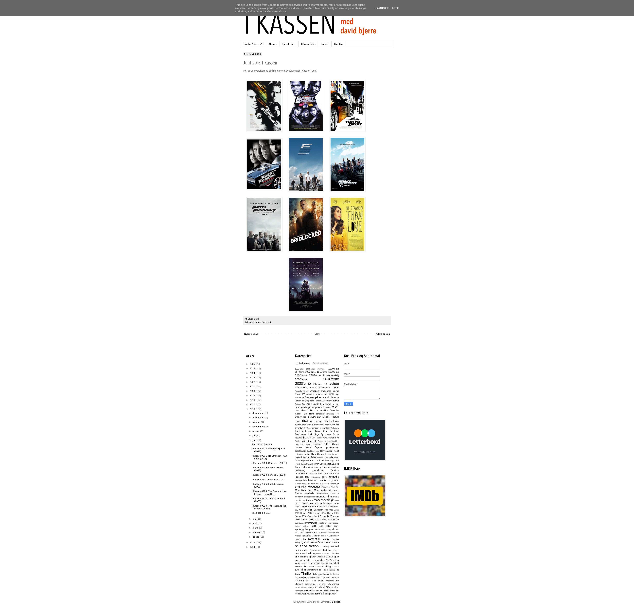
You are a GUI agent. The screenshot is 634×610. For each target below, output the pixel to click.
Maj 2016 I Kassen (261, 513)
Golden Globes (331, 444)
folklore (328, 434)
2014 (253, 547)
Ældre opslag (383, 334)
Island (297, 464)
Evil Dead (307, 428)
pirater (297, 526)
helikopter (299, 454)
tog (296, 577)
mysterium (307, 500)
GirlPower (317, 444)
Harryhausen (326, 451)
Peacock (335, 523)
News (329, 503)
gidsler (309, 444)
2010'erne (331, 379)
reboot (308, 533)
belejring (305, 401)
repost (323, 533)
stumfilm (324, 563)
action (334, 383)
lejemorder (310, 483)
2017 (253, 404)
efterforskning (332, 421)
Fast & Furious (304, 431)
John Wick (307, 467)
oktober (256, 422)
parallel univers (325, 523)
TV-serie (299, 580)
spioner (328, 556)
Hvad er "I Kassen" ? (253, 44)
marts (255, 527)
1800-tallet (310, 369)
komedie (334, 476)
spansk (312, 557)
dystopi (318, 421)
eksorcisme (306, 425)
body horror (332, 400)
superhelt (334, 563)
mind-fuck (335, 493)
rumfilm (326, 539)
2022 (253, 382)
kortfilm (323, 480)
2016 (253, 409)
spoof (306, 560)
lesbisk (319, 483)
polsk (328, 526)
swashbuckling (324, 566)
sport (312, 560)
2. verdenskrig (331, 375)
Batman (298, 401)
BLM (323, 401)
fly (322, 434)
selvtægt (325, 547)
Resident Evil (333, 533)
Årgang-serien (329, 594)
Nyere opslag (251, 334)
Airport (313, 388)
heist (336, 451)
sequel (335, 546)
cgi (337, 404)
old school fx (314, 506)
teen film (300, 569)
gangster (299, 444)
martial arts (326, 490)
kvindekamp (300, 484)
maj (254, 518)
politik (321, 526)
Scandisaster (324, 542)
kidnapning (316, 477)
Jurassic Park (316, 474)
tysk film (311, 581)
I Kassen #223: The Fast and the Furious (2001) (269, 507)
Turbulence (325, 577)
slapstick (327, 553)
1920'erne (321, 369)
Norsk (336, 503)
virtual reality (306, 587)
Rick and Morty (313, 536)
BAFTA (331, 394)
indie (331, 457)
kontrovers (313, 480)
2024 (253, 373)
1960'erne (322, 372)
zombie (318, 593)
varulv (297, 587)
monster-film (324, 496)
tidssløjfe (327, 574)
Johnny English (322, 467)
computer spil (317, 407)
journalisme (318, 470)
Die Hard (309, 414)
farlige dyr (335, 428)
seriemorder (301, 550)
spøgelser (320, 560)
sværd (312, 566)
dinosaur (320, 414)
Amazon (314, 391)
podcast (306, 526)
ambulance (326, 391)
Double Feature (331, 417)
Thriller (306, 573)
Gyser (318, 447)
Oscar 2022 (307, 519)
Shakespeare (315, 550)
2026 (253, 364)
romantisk (314, 539)
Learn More (381, 8)
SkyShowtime (317, 553)
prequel (330, 529)
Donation (338, 44)
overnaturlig (311, 522)
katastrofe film (331, 473)
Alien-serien (324, 388)
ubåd (320, 581)
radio (337, 529)
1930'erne (333, 368)
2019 (253, 395)
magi (310, 490)
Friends (321, 441)
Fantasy (326, 428)
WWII (326, 590)
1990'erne (315, 375)
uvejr (323, 584)
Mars (316, 490)
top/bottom (304, 577)
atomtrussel (321, 394)
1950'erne (310, 372)
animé (336, 391)
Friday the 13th (309, 441)
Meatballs (309, 493)
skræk (308, 553)
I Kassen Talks (308, 44)
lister (336, 483)
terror (319, 569)
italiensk (304, 464)
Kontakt (325, 44)
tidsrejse (317, 574)
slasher (335, 553)
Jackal (323, 464)
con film (328, 407)
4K (325, 384)
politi (314, 526)
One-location (306, 509)
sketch (336, 550)
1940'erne (299, 372)
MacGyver (325, 487)
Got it (396, 8)
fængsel (328, 441)
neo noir (313, 503)
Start (317, 334)
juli (254, 435)
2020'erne (303, 383)
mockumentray (310, 497)
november (258, 417)
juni (254, 440)
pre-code (313, 529)
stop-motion (313, 563)
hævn (297, 457)
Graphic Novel (303, 448)
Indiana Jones (322, 457)
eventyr (299, 428)
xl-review (334, 590)
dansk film (307, 410)
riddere (323, 536)
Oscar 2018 (300, 516)
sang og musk (302, 542)
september (258, 426)
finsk (310, 434)
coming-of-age (302, 407)
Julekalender (301, 473)
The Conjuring (329, 570)
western (319, 590)
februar (256, 532)
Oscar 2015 (320, 513)
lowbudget (314, 486)
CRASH (335, 407)
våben (336, 587)
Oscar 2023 (321, 520)
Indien (336, 457)
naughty (298, 503)
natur (337, 500)
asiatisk (310, 394)
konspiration (301, 480)
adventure (301, 387)
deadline (324, 410)
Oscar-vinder (333, 519)
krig (330, 480)
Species (320, 557)
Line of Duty (329, 484)
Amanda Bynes (302, 391)
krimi (336, 480)
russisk (335, 539)
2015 (253, 542)
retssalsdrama (301, 536)
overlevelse (299, 523)
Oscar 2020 (326, 516)
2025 (253, 368)
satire (314, 542)
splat (336, 556)
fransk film (333, 437)
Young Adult (300, 594)
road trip (330, 536)
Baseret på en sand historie (322, 397)
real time (299, 532)
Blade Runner (315, 401)
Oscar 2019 (313, 516)
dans (297, 410)
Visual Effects (326, 587)
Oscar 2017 (333, 513)
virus (315, 587)
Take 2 (336, 567)
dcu (316, 410)
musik (298, 500)
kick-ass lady (302, 477)
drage (297, 421)
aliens (336, 387)
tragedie (313, 578)
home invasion (333, 454)
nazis (305, 503)
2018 (253, 400)
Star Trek (330, 560)
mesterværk (322, 493)
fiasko (318, 431)
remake (316, 532)
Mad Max (335, 487)
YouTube (310, 594)
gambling (335, 441)
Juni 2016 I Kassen (262, 444)
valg (329, 584)
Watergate (299, 590)
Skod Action (300, 553)
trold (318, 578)
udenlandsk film (332, 581)
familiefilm (316, 428)
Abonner (273, 44)
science (335, 542)
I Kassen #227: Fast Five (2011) (268, 479)
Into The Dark (317, 460)
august (256, 431)
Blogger (336, 601)
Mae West (300, 490)
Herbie (307, 454)
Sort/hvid (304, 557)
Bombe (298, 404)
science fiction (307, 546)
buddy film (318, 404)
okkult (304, 506)
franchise (309, 437)
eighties (298, 425)
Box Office (307, 404)
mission (299, 496)
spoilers (298, 560)
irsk (337, 461)
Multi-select (304, 363)
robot (303, 539)
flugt (317, 434)
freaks (297, 441)
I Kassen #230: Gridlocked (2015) (269, 463)
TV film (335, 577)
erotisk (335, 424)
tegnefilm (311, 570)
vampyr (335, 584)
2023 (253, 377)
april (255, 523)
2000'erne (301, 379)
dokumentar (314, 416)
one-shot (328, 510)
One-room (318, 510)
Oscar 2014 (306, 513)
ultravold (299, 584)
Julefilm (335, 470)
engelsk (328, 425)
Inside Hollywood (302, 461)
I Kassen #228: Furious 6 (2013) (269, 474)
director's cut (333, 414)
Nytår (297, 507)
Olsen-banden (328, 507)
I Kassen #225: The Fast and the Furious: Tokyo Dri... (269, 492)
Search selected (320, 363)
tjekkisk (336, 574)
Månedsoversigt (263, 322)
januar (256, 536)
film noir (327, 431)
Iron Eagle (330, 460)
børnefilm (329, 404)
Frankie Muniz (321, 438)
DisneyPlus (300, 417)
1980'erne (301, 375)
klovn (324, 477)
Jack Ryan (313, 464)
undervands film (312, 584)
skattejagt (327, 550)
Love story (300, 486)
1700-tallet (299, 369)
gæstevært (300, 451)
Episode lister (289, 44)
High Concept (318, 454)
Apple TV (300, 394)
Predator (322, 529)
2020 (253, 391)
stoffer (304, 563)
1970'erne (333, 372)
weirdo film (309, 590)
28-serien (317, 384)
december (258, 413)
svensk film (301, 566)
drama (307, 421)
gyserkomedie (332, 448)
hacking (310, 451)
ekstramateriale (318, 425)
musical (336, 497)
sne (297, 556)
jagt (329, 464)
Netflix (322, 503)
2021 (253, 386)
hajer (317, 451)
